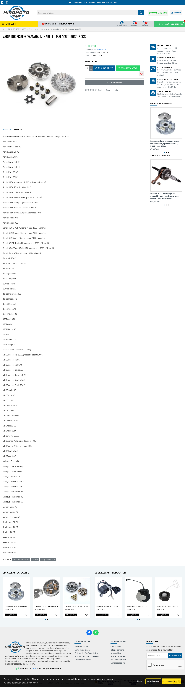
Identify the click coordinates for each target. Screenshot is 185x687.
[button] (164, 152)
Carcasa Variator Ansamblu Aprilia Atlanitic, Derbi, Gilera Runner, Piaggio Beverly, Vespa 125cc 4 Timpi (47, 606)
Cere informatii (115, 82)
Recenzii (18, 130)
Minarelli (35, 559)
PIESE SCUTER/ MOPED (17, 29)
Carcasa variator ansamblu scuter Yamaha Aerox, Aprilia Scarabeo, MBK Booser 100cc (165, 143)
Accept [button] (171, 681)
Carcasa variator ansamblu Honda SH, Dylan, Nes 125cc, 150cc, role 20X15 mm (77, 606)
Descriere (7, 130)
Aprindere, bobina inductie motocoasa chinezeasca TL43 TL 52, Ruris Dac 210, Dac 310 (108, 606)
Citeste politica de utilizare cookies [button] (21, 683)
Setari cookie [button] (153, 681)
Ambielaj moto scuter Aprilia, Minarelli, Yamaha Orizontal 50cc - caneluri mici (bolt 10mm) (165, 196)
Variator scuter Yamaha (20, 559)
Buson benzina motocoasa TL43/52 (169, 606)
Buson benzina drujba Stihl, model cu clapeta (139, 606)
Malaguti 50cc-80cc (48, 559)
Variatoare (33, 29)
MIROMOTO (101, 49)
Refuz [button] (140, 681)
